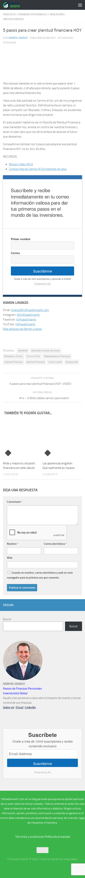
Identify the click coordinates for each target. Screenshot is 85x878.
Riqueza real (72, 362)
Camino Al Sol (33, 356)
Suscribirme (42, 271)
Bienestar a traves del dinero (45, 350)
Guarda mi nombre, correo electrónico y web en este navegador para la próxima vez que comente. (40, 575)
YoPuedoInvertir (26, 319)
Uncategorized (13, 19)
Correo (15, 253)
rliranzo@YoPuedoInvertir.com (30, 310)
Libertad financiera (13, 362)
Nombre (12, 544)
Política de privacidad (57, 837)
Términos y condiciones (29, 837)
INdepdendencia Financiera (57, 356)
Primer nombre (20, 239)
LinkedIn (30, 707)
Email (19, 707)
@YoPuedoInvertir (28, 315)
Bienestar (23, 350)
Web (9, 557)
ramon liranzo (55, 362)
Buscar (7, 619)
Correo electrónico (55, 544)
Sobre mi (8, 707)
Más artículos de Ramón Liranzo (22, 329)
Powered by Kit (42, 283)
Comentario (14, 501)
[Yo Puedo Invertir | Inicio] (14, 5)
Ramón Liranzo (18, 37)
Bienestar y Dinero (13, 356)
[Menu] (80, 5)
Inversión (57, 14)
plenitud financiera (35, 362)
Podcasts (9, 14)
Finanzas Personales (32, 14)
